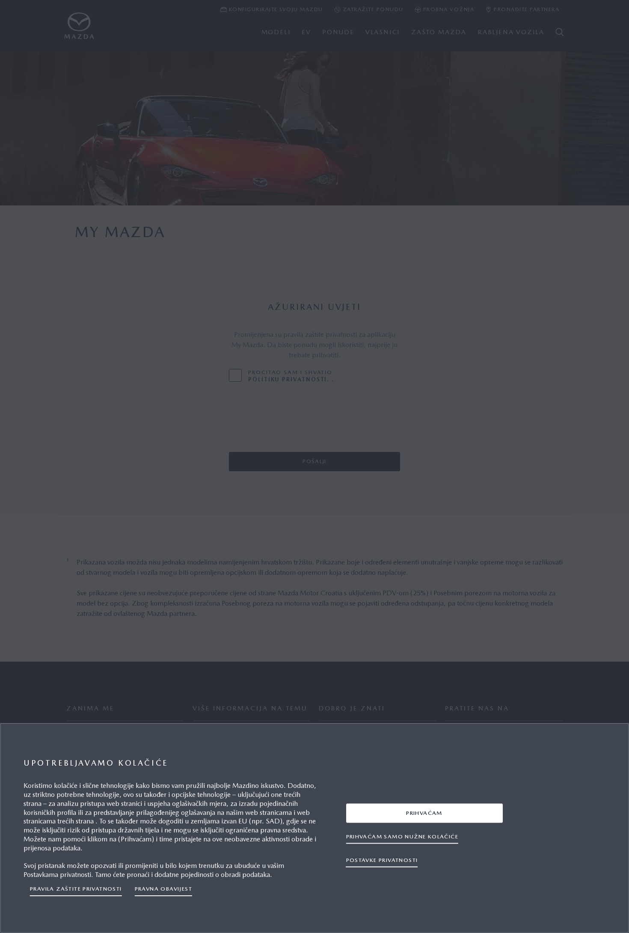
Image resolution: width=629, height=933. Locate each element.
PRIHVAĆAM (424, 812)
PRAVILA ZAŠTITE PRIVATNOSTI (76, 888)
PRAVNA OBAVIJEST (163, 888)
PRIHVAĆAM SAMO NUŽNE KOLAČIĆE (402, 836)
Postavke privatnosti (382, 859)
